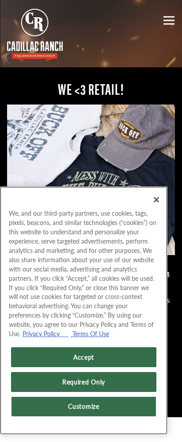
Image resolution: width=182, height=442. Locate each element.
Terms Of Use (90, 333)
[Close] (156, 199)
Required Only (83, 381)
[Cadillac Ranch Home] (35, 33)
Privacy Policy (45, 333)
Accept (83, 357)
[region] (83, 310)
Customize (83, 406)
